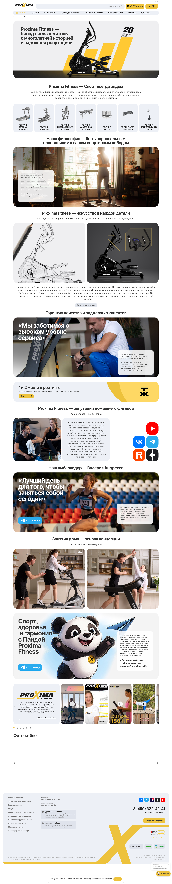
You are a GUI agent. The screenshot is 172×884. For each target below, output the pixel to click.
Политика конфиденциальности (154, 855)
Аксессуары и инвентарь (18, 831)
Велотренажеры (15, 805)
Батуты (11, 809)
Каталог (23, 13)
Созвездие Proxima (70, 13)
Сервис (35, 13)
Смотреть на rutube (46, 717)
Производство (115, 13)
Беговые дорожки (15, 798)
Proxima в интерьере (93, 13)
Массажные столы (16, 827)
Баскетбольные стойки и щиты (21, 812)
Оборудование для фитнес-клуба (48, 804)
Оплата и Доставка (132, 2)
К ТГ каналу (33, 520)
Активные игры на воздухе (19, 816)
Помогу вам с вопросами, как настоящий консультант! (161, 866)
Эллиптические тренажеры (19, 801)
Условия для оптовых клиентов (50, 799)
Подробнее (25, 396)
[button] (14, 728)
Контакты (147, 2)
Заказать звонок (154, 820)
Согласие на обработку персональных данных (150, 857)
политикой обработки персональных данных (96, 880)
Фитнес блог (50, 13)
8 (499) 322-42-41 (149, 809)
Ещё (156, 2)
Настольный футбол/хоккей (20, 820)
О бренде (132, 13)
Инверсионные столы (17, 823)
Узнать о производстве (86, 305)
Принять (117, 879)
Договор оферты (159, 859)
